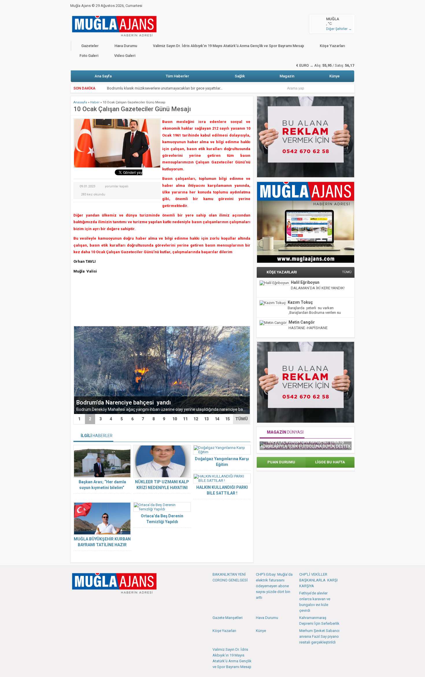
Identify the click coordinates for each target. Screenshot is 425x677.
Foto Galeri (89, 55)
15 (227, 419)
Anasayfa (80, 102)
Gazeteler (90, 46)
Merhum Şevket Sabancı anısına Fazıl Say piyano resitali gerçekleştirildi (319, 636)
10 (174, 419)
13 (206, 419)
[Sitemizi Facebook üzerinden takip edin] (75, 602)
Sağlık (240, 76)
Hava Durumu (125, 46)
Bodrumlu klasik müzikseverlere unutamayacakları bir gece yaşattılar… (165, 88)
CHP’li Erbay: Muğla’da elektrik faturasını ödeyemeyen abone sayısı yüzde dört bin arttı (274, 586)
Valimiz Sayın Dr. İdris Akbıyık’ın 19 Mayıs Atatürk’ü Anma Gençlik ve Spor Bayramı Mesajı (228, 46)
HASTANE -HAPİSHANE (308, 328)
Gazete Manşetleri (227, 618)
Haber (94, 102)
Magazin (287, 76)
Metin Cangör (302, 322)
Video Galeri (124, 55)
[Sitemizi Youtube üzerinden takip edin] (94, 602)
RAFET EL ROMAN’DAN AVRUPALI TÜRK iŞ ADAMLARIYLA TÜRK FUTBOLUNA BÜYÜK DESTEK (305, 444)
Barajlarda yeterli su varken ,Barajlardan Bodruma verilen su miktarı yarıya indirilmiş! (314, 312)
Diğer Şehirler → (339, 29)
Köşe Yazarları (332, 46)
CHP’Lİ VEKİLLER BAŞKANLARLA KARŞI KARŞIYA (318, 580)
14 (217, 419)
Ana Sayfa (103, 76)
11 (185, 419)
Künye (334, 76)
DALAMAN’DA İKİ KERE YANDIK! (318, 288)
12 (195, 419)
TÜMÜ (241, 419)
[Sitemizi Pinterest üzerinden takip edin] (103, 602)
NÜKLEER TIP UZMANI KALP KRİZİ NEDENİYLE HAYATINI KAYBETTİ (162, 488)
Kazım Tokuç (300, 302)
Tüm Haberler (177, 76)
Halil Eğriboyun (305, 282)
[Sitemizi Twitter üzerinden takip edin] (84, 602)
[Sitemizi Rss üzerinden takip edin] (113, 602)
